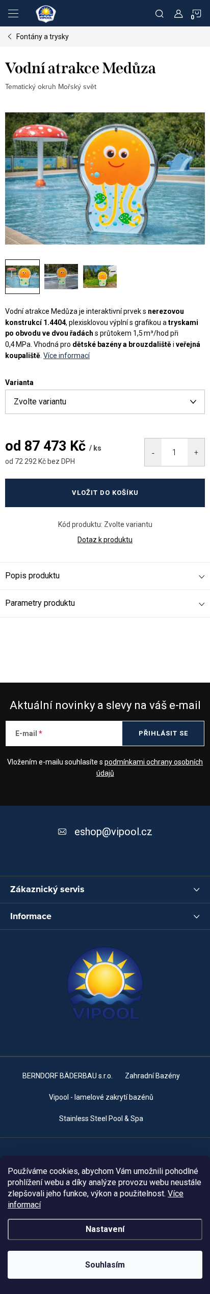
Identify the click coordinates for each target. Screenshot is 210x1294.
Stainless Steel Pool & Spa (101, 1118)
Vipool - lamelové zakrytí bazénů (101, 1097)
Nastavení (105, 1229)
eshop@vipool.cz (113, 832)
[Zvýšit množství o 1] (196, 452)
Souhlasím (105, 1265)
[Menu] (13, 13)
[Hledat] (159, 13)
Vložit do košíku (105, 492)
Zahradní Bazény (152, 1076)
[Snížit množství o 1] (153, 452)
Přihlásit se (163, 733)
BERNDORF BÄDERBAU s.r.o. (67, 1076)
